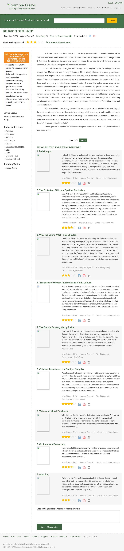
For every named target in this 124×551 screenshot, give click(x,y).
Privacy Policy (75, 536)
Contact (35, 536)
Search (68, 8)
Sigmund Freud (12, 156)
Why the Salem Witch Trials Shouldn (57, 234)
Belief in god (45, 151)
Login (116, 8)
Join (98, 8)
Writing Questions (79, 8)
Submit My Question (49, 527)
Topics (89, 8)
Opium (9, 143)
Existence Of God (13, 159)
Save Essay (41, 36)
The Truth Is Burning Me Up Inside (56, 327)
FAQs (19, 536)
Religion (9, 131)
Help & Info (105, 8)
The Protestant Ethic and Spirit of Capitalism (62, 190)
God (7, 149)
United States (11, 168)
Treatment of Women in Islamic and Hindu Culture (65, 282)
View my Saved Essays (60, 36)
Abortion (44, 474)
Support (44, 536)
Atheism (9, 137)
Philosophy (10, 140)
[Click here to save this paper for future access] (89, 183)
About (26, 536)
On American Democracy (52, 444)
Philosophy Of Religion (15, 146)
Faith (8, 153)
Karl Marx (10, 134)
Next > (83, 140)
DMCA (52, 547)
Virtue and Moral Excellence (53, 411)
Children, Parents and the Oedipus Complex (61, 369)
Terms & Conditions (58, 536)
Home (63, 8)
